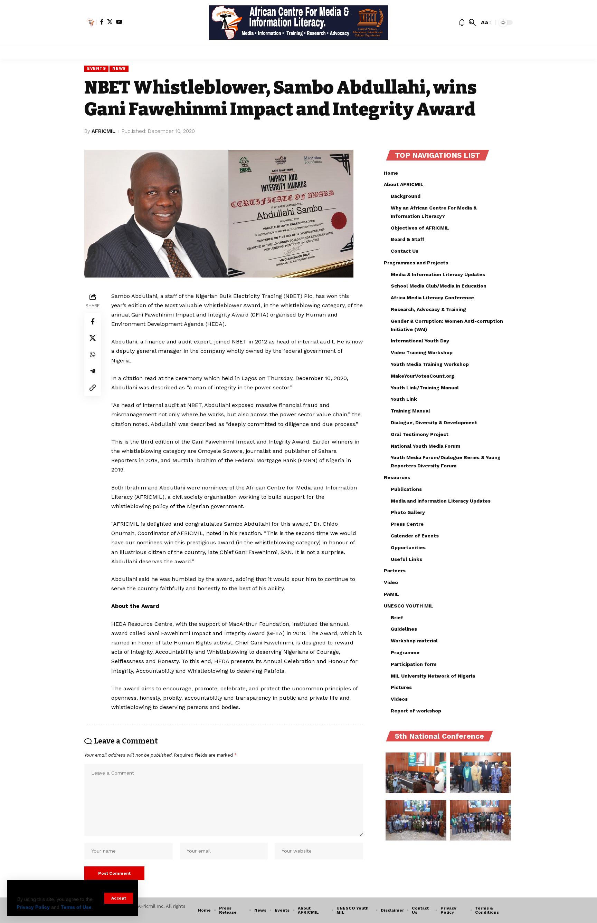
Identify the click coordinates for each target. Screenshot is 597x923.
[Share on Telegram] (92, 370)
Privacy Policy (33, 907)
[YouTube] (119, 22)
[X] (109, 22)
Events (96, 68)
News (119, 68)
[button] (118, 898)
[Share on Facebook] (92, 321)
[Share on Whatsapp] (92, 354)
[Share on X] (92, 337)
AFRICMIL (103, 131)
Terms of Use (76, 907)
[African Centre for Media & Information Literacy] (298, 22)
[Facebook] (101, 22)
